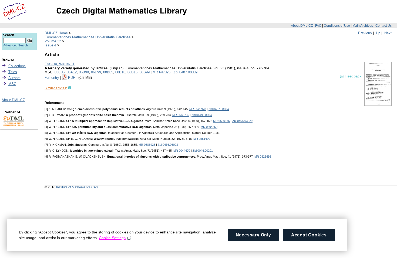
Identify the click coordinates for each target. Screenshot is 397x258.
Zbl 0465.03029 (242, 121)
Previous (365, 33)
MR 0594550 (209, 126)
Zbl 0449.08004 (201, 115)
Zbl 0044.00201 (203, 150)
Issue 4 (50, 45)
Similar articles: (56, 88)
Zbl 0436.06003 (168, 144)
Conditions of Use (337, 26)
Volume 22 (53, 41)
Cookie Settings (112, 238)
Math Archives (362, 26)
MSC (12, 84)
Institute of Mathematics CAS (77, 187)
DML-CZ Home (56, 33)
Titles (12, 72)
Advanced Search (15, 45)
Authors (14, 78)
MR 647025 (161, 72)
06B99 (84, 72)
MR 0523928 (197, 109)
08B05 (108, 72)
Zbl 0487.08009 (185, 72)
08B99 (145, 72)
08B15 (132, 72)
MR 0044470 (181, 150)
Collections (17, 66)
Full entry (52, 78)
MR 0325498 (262, 156)
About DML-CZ (302, 26)
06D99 (96, 72)
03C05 (60, 72)
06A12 (72, 72)
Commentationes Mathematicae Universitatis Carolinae (87, 37)
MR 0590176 (221, 121)
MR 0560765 (180, 115)
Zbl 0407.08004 (218, 109)
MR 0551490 (201, 138)
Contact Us (383, 26)
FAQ (318, 26)
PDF (72, 78)
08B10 (120, 72)
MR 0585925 (147, 144)
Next (388, 33)
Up (378, 33)
